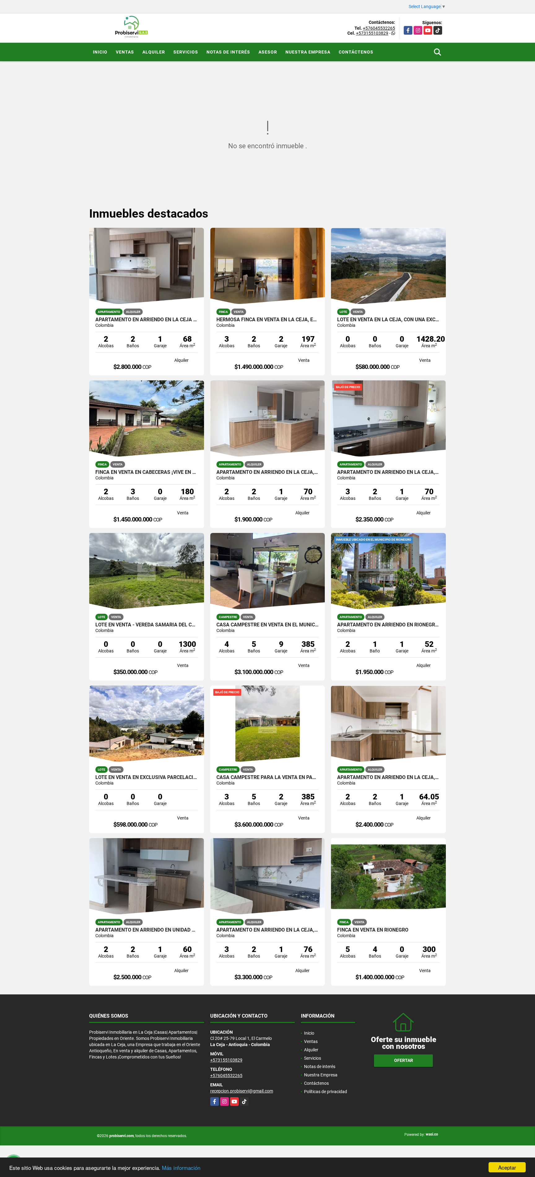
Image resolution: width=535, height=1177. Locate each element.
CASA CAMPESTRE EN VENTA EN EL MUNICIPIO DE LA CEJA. (267, 624)
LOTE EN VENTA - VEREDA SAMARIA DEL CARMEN (146, 624)
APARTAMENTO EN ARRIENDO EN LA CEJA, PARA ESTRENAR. (267, 930)
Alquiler (153, 52)
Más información (181, 1167)
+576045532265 (379, 28)
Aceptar (507, 1167)
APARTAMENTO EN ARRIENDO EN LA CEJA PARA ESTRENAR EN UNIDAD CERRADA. (146, 319)
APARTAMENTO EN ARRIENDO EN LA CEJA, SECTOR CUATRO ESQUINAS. (267, 472)
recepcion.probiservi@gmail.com (241, 1090)
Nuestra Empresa (307, 52)
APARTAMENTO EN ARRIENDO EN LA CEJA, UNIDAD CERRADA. (388, 472)
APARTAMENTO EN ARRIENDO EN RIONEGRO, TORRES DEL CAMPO (388, 624)
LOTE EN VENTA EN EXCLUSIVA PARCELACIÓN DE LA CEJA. (146, 777)
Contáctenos (356, 52)
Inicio (100, 52)
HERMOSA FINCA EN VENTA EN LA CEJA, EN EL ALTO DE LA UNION (267, 319)
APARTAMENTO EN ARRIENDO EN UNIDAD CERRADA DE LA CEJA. (146, 930)
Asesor (268, 52)
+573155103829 (372, 33)
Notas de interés (228, 52)
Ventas (125, 52)
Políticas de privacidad (325, 1091)
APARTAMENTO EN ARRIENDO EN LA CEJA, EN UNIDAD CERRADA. (388, 777)
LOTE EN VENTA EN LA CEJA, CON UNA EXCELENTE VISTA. (388, 319)
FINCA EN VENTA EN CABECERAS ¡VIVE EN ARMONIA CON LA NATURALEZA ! (146, 472)
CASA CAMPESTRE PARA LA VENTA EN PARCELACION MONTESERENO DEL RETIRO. (267, 777)
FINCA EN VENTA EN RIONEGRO (372, 930)
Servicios (185, 52)
